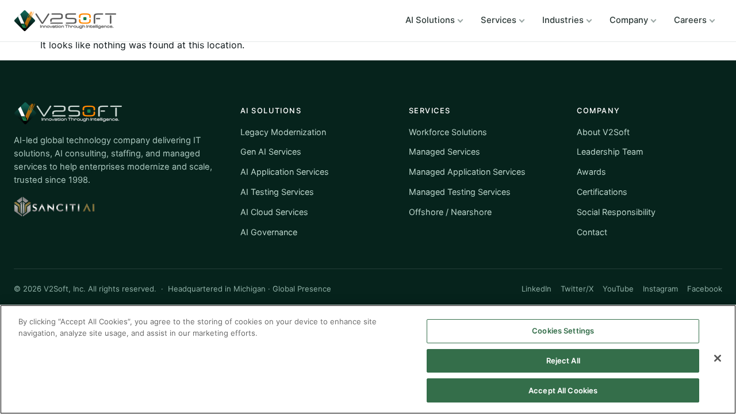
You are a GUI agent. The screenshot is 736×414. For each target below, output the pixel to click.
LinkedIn (536, 288)
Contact (592, 232)
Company (629, 20)
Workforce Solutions (448, 132)
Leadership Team (610, 151)
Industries (563, 20)
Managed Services (444, 151)
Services (498, 20)
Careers (690, 20)
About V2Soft (603, 132)
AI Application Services (284, 172)
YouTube (618, 288)
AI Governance (268, 232)
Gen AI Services (270, 151)
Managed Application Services (467, 172)
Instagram (660, 288)
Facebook (704, 288)
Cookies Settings (563, 330)
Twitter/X (577, 288)
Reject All (563, 360)
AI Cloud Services (274, 212)
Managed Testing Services (460, 192)
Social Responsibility (616, 212)
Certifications (602, 192)
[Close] (717, 358)
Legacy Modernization (283, 132)
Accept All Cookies (562, 389)
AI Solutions (430, 20)
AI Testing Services (277, 192)
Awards (591, 172)
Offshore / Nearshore (450, 212)
